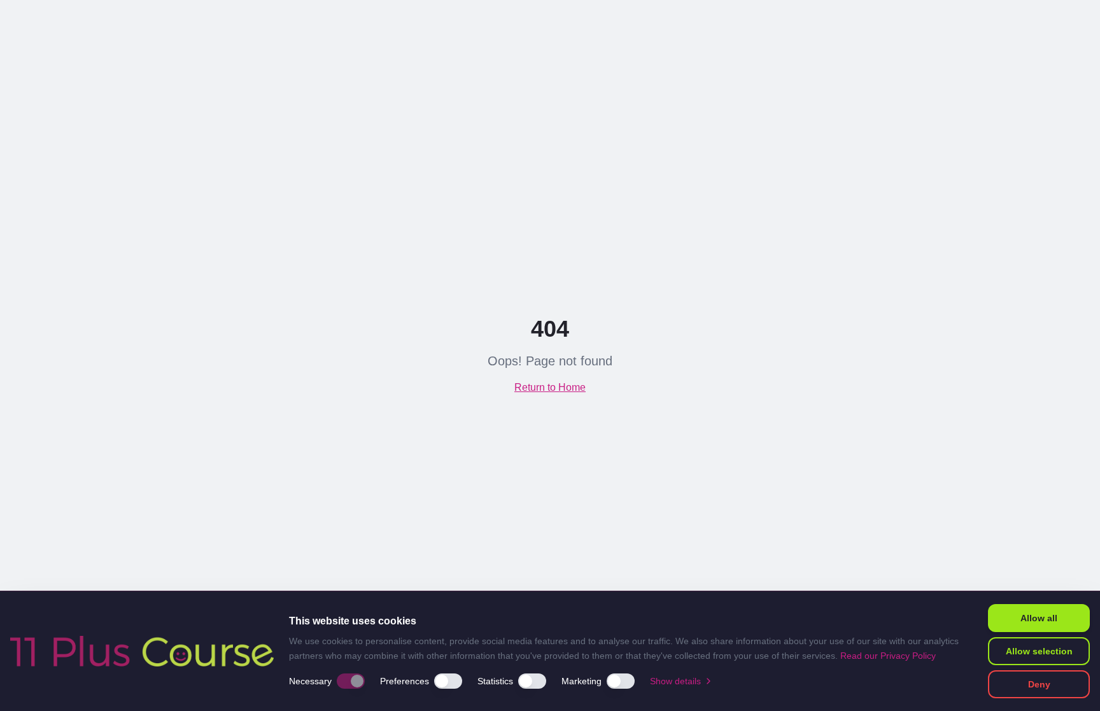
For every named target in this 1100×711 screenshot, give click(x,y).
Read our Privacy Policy (888, 656)
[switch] (351, 681)
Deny (1039, 684)
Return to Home (550, 387)
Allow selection (1039, 651)
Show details (675, 681)
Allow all (1038, 618)
